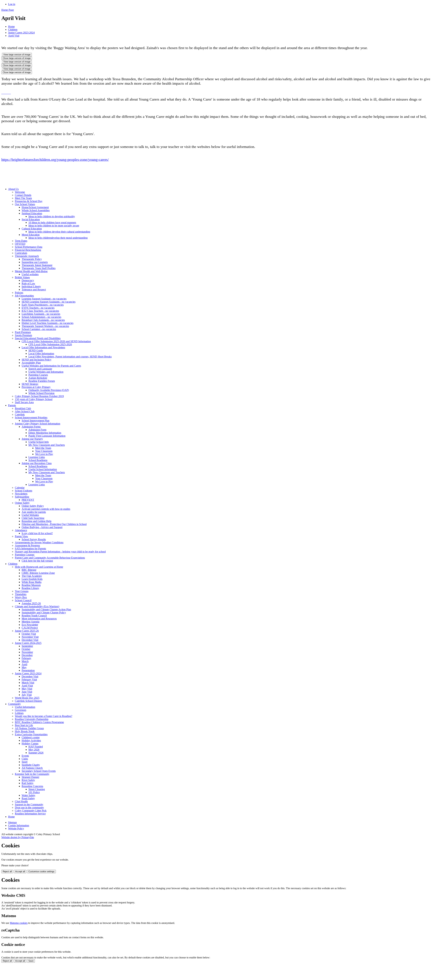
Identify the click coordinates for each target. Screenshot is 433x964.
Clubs (25, 758)
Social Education (31, 219)
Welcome (20, 192)
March (25, 661)
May (24, 667)
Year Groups (21, 591)
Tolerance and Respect (34, 289)
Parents (12, 405)
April (24, 664)
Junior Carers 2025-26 (27, 630)
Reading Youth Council (34, 615)
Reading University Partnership (31, 719)
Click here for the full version (37, 560)
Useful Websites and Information (45, 371)
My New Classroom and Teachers (46, 444)
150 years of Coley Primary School (33, 399)
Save (30, 961)
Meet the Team (43, 448)
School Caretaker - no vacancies (39, 329)
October (26, 649)
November (27, 652)
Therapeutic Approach (27, 256)
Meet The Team (23, 198)
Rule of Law (28, 283)
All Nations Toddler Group (29, 728)
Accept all (20, 871)
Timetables (20, 594)
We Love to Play (44, 454)
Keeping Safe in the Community (32, 774)
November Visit (30, 636)
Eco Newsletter (30, 624)
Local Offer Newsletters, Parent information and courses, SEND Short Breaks (70, 356)
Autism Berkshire (37, 377)
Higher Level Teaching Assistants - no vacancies (47, 323)
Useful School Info (38, 441)
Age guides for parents (34, 512)
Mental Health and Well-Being (31, 271)
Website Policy (16, 828)
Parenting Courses (38, 374)
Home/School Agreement (35, 207)
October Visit (29, 633)
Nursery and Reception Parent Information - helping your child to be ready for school (60, 551)
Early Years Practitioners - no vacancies (43, 304)
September (27, 646)
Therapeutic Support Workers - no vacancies (45, 326)
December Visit (30, 639)
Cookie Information (18, 825)
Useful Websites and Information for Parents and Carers (51, 365)
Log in (11, 4)
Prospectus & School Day (28, 201)
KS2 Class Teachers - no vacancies (40, 310)
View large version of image (16, 54)
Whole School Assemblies (36, 210)
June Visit (27, 691)
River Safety (28, 780)
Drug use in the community (29, 807)
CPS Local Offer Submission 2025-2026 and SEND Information (56, 341)
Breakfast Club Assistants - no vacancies (43, 320)
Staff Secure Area (24, 402)
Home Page (7, 9)
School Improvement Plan (35, 420)
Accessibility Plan (31, 362)
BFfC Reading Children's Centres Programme (39, 722)
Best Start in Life (24, 725)
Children (12, 29)
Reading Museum (31, 585)
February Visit (29, 679)
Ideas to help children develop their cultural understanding (59, 231)
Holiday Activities (31, 740)
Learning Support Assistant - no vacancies (44, 298)
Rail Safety (27, 783)
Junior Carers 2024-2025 (28, 643)
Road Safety (28, 798)
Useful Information (25, 707)
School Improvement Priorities (31, 417)
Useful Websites (30, 515)
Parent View (21, 536)
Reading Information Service (30, 813)
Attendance (21, 530)
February (26, 658)
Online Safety (22, 502)
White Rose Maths (31, 582)
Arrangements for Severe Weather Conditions (39, 542)
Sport (24, 761)
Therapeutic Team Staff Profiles (38, 268)
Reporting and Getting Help (36, 521)
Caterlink (20, 414)
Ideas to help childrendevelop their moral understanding (58, 237)
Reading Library (30, 588)
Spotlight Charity (31, 764)
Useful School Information (42, 469)
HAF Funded (35, 746)
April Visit (13, 35)
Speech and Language (40, 368)
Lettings (19, 713)
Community (14, 703)
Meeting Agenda (30, 621)
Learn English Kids (32, 579)
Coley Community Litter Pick (31, 810)
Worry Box (21, 597)
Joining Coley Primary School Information (37, 423)
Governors (20, 710)
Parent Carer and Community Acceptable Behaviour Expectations (50, 557)
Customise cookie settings (41, 871)
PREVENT (28, 499)
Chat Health (21, 801)
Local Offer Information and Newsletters (43, 347)
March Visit (28, 682)
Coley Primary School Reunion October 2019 (39, 396)
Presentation (28, 670)
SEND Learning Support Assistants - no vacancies (48, 301)
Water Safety (28, 795)
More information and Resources (39, 618)
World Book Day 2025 (27, 697)
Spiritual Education (32, 213)
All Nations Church (32, 767)
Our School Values (25, 204)
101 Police (34, 792)
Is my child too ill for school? (37, 533)
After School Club (25, 411)
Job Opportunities (24, 295)
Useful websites (30, 274)
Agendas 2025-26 (31, 603)
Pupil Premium (23, 332)
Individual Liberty (31, 286)
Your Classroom (43, 451)
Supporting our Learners (35, 262)
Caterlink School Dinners (28, 700)
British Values (22, 277)
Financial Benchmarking (28, 249)
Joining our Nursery (32, 438)
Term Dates (21, 240)
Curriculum (21, 253)
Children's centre (31, 737)
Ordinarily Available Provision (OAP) (48, 390)
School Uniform (23, 490)
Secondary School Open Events (39, 771)
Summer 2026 (35, 752)
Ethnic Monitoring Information (44, 432)
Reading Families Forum (41, 381)
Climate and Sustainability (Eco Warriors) (37, 606)
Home (11, 26)
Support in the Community (29, 804)
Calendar (20, 487)
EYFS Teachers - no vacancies (38, 307)
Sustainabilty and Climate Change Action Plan (46, 609)
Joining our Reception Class (37, 463)
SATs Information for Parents (30, 548)
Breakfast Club (23, 408)
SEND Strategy (30, 384)
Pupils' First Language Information (46, 435)
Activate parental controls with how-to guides (46, 508)
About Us (13, 189)
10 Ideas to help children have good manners (52, 222)
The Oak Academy (32, 576)
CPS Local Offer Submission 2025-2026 (50, 344)
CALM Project (30, 627)
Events (25, 755)
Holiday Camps (30, 743)
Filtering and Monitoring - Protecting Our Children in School (54, 524)
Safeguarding (22, 496)
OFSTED (20, 243)
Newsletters (21, 493)
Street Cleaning (36, 789)
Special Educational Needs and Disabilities (38, 338)
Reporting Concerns (32, 786)
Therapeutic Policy (32, 259)
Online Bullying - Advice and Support (42, 527)
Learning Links (36, 457)
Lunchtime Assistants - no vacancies (41, 313)
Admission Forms (31, 426)
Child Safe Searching (33, 518)
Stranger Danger (30, 777)
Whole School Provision (41, 393)
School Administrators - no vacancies (41, 317)
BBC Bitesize (29, 569)
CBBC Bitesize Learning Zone (38, 572)
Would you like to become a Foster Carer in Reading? (43, 716)
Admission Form (37, 429)
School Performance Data (28, 246)
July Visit (27, 694)
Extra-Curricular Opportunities (31, 734)
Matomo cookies (19, 923)
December (27, 655)
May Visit (27, 688)
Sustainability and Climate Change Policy (44, 612)
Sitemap (12, 822)
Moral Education (31, 234)
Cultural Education (32, 228)
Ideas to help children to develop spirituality (51, 216)
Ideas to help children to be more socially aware (53, 225)
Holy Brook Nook (25, 731)
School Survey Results (34, 539)
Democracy (28, 280)
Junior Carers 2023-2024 (21, 32)
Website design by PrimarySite (17, 837)
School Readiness (37, 460)
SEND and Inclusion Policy (36, 359)
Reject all (7, 871)
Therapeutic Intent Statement (37, 265)
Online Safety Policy (33, 505)
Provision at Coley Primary (36, 387)
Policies (19, 292)
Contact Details (23, 195)
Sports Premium (23, 335)
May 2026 (33, 749)
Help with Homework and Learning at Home (39, 566)
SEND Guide (35, 350)
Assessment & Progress (27, 545)
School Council (23, 600)
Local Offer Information (41, 353)
